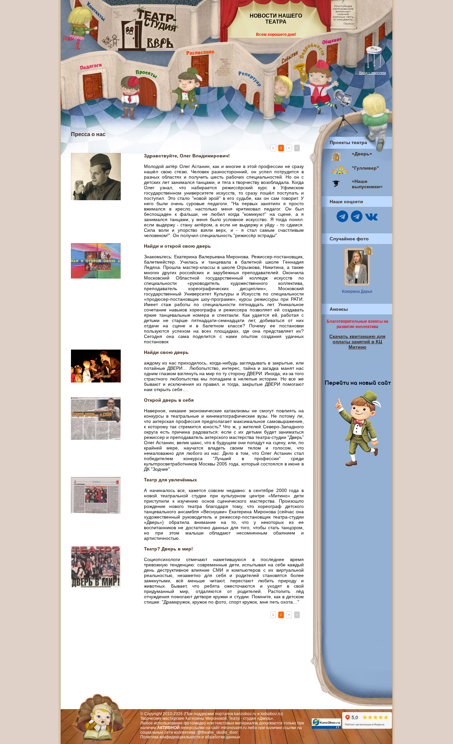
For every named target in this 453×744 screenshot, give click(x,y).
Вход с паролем (372, 73)
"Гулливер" (365, 168)
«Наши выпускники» (367, 184)
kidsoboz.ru (271, 713)
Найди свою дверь (166, 352)
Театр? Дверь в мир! (168, 548)
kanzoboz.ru (245, 713)
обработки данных (222, 737)
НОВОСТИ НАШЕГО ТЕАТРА (276, 19)
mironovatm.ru (234, 727)
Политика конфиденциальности (170, 737)
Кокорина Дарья (357, 291)
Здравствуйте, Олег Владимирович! (187, 155)
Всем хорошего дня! (276, 34)
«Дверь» (362, 153)
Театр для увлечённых (170, 479)
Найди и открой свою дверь (177, 246)
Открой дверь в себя (169, 400)
